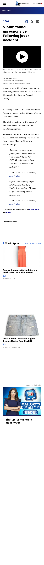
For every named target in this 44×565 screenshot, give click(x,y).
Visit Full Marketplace (33, 243)
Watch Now (37, 3)
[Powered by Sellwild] (37, 385)
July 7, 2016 (14, 175)
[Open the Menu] (4, 4)
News (6, 21)
